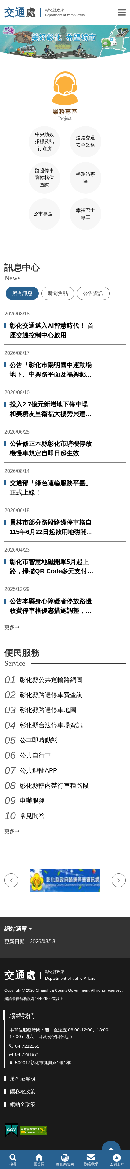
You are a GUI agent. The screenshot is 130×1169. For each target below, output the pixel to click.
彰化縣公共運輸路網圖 (51, 679)
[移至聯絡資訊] (91, 1159)
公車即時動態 (38, 740)
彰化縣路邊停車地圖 (48, 710)
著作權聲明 (22, 1079)
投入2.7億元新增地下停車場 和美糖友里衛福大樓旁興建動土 (51, 409)
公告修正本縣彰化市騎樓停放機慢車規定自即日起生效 (51, 448)
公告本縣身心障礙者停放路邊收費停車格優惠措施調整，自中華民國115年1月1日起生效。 (51, 606)
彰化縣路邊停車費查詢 (51, 694)
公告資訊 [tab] (93, 293)
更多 (9, 627)
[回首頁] (38, 1159)
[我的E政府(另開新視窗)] (11, 1130)
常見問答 (32, 815)
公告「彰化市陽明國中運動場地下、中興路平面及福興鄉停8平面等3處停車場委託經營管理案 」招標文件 (52, 370)
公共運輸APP (38, 770)
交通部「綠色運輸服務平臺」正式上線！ (51, 488)
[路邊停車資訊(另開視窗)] (65, 880)
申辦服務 (32, 800)
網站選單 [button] (16, 929)
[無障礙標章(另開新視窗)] (33, 1130)
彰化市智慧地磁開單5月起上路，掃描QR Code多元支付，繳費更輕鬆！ (51, 567)
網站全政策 (22, 1104)
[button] (122, 12)
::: (2, 247)
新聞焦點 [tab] (58, 293)
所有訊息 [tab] (22, 293)
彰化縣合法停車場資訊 (51, 725)
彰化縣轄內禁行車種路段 (54, 785)
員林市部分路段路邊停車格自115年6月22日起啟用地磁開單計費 (51, 527)
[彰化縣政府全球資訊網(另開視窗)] (65, 1159)
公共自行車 (35, 755)
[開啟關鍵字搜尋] (13, 1159)
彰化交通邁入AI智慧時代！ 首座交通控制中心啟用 (52, 330)
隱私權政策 (22, 1091)
